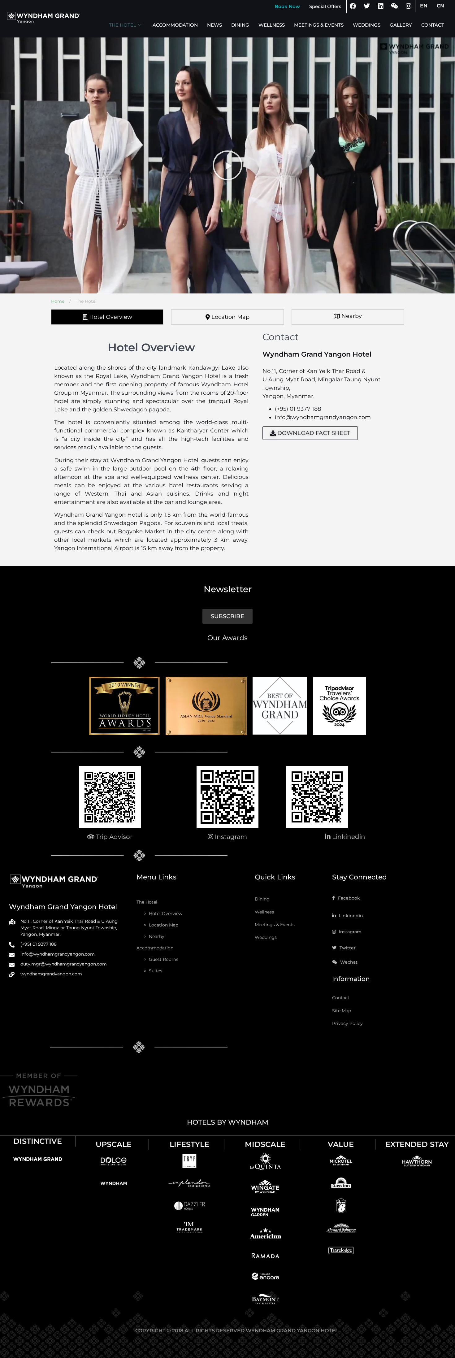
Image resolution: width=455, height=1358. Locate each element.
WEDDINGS (366, 25)
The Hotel (146, 902)
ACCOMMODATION (175, 25)
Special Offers (325, 6)
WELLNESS (271, 25)
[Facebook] (353, 6)
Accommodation (154, 948)
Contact (340, 997)
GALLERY (401, 25)
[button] (227, 165)
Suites (155, 971)
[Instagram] (408, 6)
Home (60, 301)
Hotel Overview (165, 913)
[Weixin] (394, 6)
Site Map (341, 1010)
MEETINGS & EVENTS (319, 25)
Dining (262, 899)
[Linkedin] (381, 6)
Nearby (156, 936)
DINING (240, 25)
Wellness (264, 912)
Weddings (266, 937)
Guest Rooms (163, 959)
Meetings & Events (275, 924)
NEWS (214, 25)
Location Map (163, 925)
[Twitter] (367, 6)
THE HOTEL (122, 25)
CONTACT (432, 25)
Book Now (287, 6)
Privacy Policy (347, 1023)
